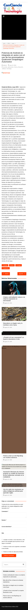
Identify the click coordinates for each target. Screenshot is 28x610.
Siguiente (21, 273)
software (4, 68)
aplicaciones (10, 67)
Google (19, 265)
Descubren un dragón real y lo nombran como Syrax (13, 586)
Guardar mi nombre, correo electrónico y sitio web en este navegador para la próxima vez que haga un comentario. (13, 541)
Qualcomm (6, 268)
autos (12, 265)
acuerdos (5, 67)
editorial (5, 65)
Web (3, 533)
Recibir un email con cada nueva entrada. (13, 551)
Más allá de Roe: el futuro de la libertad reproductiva (13, 581)
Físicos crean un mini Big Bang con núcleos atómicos (12, 596)
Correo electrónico (7, 526)
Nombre (4, 520)
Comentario (5, 511)
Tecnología (9, 68)
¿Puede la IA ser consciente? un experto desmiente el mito (13, 591)
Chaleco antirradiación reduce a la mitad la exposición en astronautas (14, 298)
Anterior (6, 273)
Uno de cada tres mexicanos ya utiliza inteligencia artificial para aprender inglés (13, 491)
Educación (20, 67)
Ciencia (16, 67)
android (5, 265)
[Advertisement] (14, 29)
